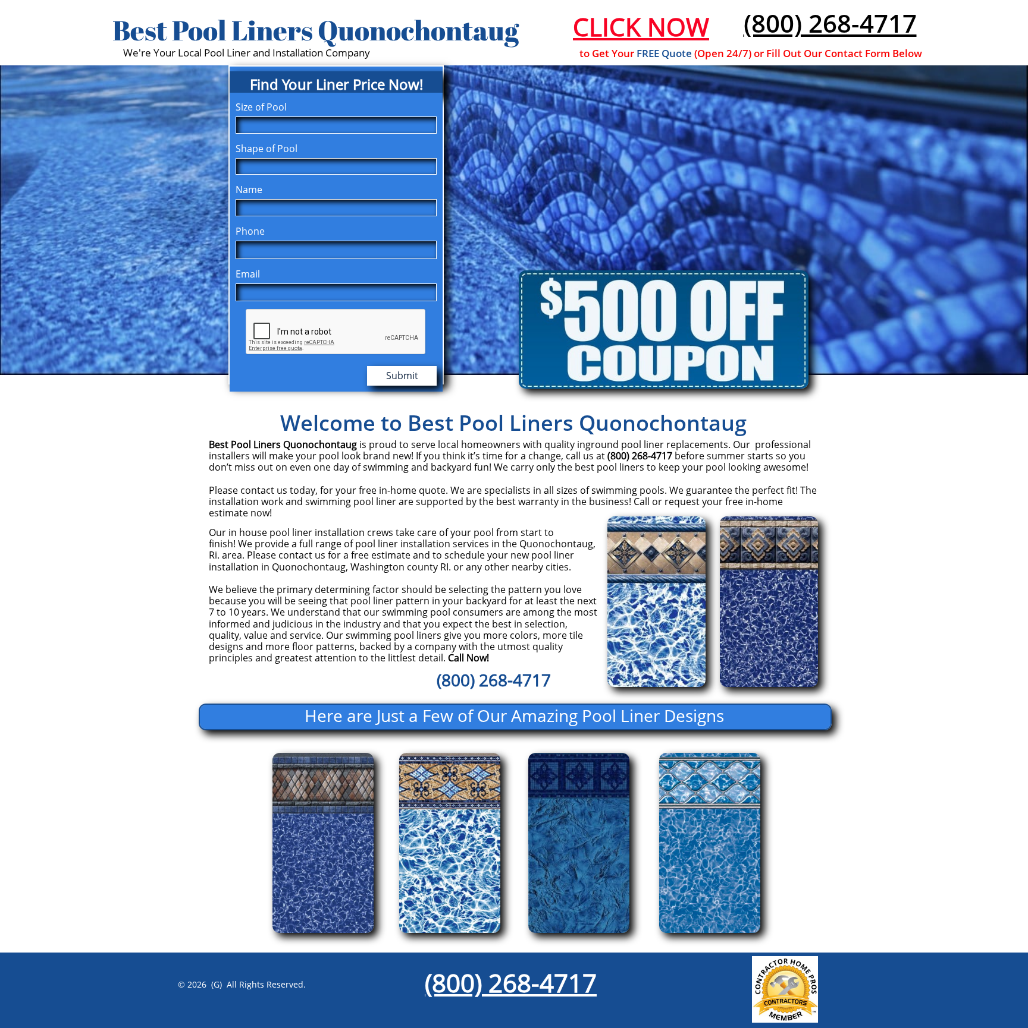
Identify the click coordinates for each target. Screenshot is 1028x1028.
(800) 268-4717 (830, 23)
